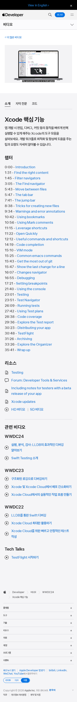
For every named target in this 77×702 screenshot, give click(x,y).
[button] (50, 15)
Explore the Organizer (34, 344)
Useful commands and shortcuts (42, 239)
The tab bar (24, 195)
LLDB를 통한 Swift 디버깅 (28, 515)
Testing (23, 294)
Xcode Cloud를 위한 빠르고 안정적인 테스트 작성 (40, 533)
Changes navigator (32, 272)
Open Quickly (27, 233)
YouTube (19, 673)
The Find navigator (30, 184)
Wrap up (23, 350)
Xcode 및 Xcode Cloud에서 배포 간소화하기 (41, 487)
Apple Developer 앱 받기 (32, 670)
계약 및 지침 (35, 694)
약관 (5, 694)
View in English (37, 5)
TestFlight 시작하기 (25, 557)
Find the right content (31, 173)
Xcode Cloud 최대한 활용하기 (31, 523)
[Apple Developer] (12, 15)
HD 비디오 (18, 409)
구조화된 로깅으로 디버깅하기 (29, 479)
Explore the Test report (35, 322)
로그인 (60, 14)
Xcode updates (23, 402)
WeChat (8, 673)
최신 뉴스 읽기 (9, 670)
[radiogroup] (16, 680)
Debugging (26, 278)
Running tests (28, 305)
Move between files (31, 189)
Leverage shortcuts (31, 228)
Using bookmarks (31, 217)
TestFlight (26, 333)
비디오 (8, 24)
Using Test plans (30, 311)
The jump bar (25, 200)
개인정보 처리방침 (18, 694)
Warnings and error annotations (40, 211)
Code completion (30, 245)
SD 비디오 (36, 409)
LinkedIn (62, 670)
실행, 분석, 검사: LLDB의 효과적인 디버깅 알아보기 (37, 447)
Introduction (25, 167)
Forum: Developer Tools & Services (39, 380)
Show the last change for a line (41, 267)
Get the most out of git (34, 261)
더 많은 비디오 (14, 37)
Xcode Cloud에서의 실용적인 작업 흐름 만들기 (41, 494)
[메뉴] (72, 15)
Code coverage (29, 317)
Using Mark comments (35, 222)
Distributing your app (34, 328)
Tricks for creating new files (37, 206)
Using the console (31, 289)
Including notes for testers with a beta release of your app (41, 391)
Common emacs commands (39, 256)
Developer (18, 592)
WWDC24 (48, 592)
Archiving (24, 339)
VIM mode (24, 250)
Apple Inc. (30, 690)
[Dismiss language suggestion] (70, 5)
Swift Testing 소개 (24, 458)
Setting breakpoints (31, 283)
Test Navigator (28, 300)
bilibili (52, 670)
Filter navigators (27, 178)
